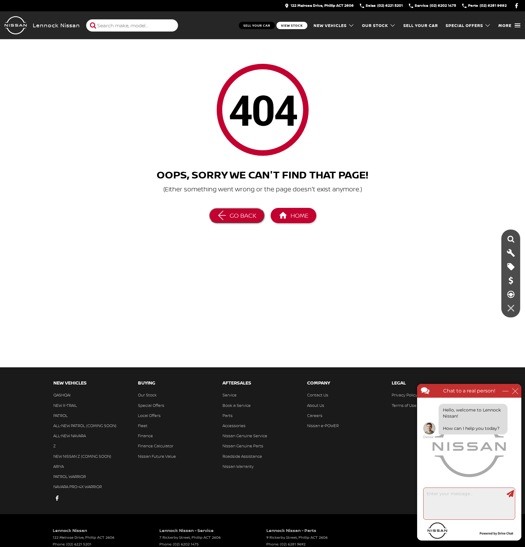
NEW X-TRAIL (65, 405)
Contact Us (317, 395)
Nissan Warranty (238, 466)
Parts (228, 415)
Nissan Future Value (157, 456)
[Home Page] (16, 25)
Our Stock (375, 25)
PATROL (60, 415)
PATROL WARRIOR (69, 476)
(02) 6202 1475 (186, 544)
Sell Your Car (256, 25)
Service (230, 395)
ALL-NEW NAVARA (69, 435)
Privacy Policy (404, 395)
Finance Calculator (155, 446)
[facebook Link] (516, 6)
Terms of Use (404, 405)
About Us (315, 405)
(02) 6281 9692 (293, 544)
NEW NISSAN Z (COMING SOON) (82, 456)
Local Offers (149, 415)
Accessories (234, 425)
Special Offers (464, 25)
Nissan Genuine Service (245, 435)
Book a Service (237, 405)
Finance (145, 435)
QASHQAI (61, 395)
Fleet (142, 425)
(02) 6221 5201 (78, 544)
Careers (314, 415)
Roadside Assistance (242, 456)
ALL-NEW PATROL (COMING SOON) (84, 425)
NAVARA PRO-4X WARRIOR (77, 486)
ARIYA (58, 466)
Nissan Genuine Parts (243, 446)
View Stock (292, 25)
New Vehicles (330, 25)
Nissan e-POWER (323, 425)
